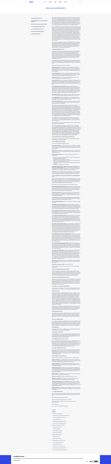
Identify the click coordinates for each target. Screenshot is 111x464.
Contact (65, 1)
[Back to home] (31, 2)
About (45, 1)
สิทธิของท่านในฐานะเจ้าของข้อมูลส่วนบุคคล (37, 31)
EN (80, 1)
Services (50, 1)
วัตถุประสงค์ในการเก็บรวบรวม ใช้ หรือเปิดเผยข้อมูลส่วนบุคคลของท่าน (39, 21)
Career (60, 1)
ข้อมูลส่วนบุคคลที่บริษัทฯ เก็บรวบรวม (36, 18)
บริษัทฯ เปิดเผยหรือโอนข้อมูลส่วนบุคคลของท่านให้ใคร (39, 24)
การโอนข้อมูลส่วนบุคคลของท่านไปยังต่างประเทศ (38, 26)
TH (78, 1)
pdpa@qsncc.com (56, 404)
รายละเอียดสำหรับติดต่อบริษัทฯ (35, 33)
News (55, 1)
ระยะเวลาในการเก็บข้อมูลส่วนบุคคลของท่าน (37, 29)
